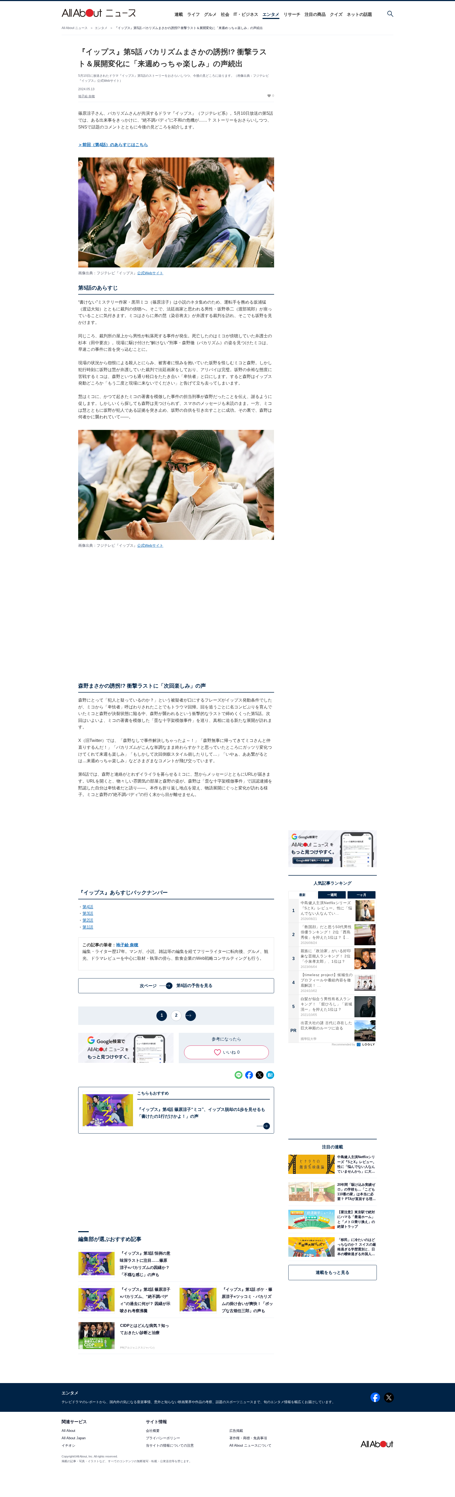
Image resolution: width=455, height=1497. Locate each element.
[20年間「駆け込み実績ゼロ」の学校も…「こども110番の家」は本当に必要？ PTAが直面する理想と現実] (356, 1191)
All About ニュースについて (250, 1445)
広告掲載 (236, 1431)
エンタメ (271, 14)
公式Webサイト (150, 273)
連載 (179, 14)
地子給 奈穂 (86, 96)
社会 (225, 14)
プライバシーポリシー (163, 1438)
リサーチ (292, 14)
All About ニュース (75, 28)
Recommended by (344, 1044)
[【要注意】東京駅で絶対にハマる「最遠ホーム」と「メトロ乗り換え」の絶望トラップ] (356, 1219)
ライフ (193, 14)
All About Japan (74, 1438)
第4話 (87, 907)
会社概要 (153, 1431)
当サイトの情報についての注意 (170, 1445)
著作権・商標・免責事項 (248, 1438)
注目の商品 (315, 14)
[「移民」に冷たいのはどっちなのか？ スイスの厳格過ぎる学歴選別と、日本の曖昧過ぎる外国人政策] (356, 1246)
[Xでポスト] (260, 1075)
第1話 (87, 927)
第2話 (87, 920)
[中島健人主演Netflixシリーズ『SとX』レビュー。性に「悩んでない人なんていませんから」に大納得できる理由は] (356, 1164)
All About (68, 1431)
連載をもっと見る (332, 1272)
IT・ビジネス (246, 14)
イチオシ (68, 1445)
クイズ (336, 14)
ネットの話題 (359, 14)
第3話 (87, 913)
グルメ (210, 14)
